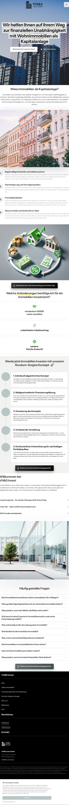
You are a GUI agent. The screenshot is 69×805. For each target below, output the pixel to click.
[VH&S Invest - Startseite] (6, 744)
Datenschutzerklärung (9, 802)
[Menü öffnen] (66, 4)
